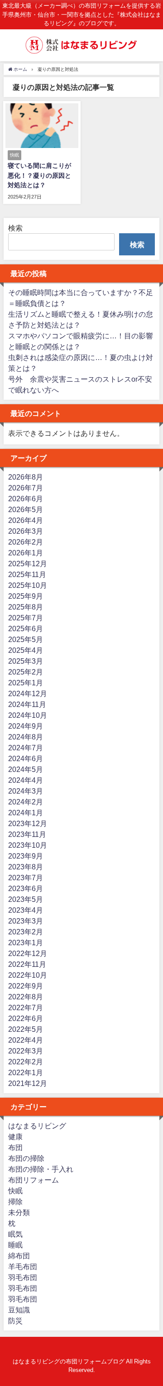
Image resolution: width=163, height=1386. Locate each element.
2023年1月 (25, 942)
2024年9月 (25, 726)
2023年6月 (25, 888)
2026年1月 (25, 552)
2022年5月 (25, 1029)
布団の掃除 (26, 1158)
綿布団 (19, 1255)
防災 (15, 1320)
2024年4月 (25, 780)
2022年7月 (25, 1007)
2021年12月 (27, 1083)
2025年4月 (25, 650)
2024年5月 (25, 769)
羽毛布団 (22, 1277)
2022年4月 (25, 1040)
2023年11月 (27, 834)
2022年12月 (27, 953)
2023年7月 (25, 877)
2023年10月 (27, 845)
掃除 (15, 1201)
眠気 (15, 1234)
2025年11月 (27, 574)
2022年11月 (27, 964)
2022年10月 (27, 975)
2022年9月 (25, 985)
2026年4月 (25, 520)
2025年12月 (27, 563)
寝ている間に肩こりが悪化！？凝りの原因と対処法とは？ (39, 175)
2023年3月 (25, 920)
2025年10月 (27, 585)
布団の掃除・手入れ (40, 1169)
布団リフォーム (33, 1179)
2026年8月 (25, 476)
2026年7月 (25, 487)
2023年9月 (25, 855)
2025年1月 (25, 682)
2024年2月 (25, 801)
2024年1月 (25, 812)
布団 (15, 1147)
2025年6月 (25, 628)
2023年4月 (25, 910)
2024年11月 (27, 704)
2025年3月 (25, 661)
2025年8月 (25, 606)
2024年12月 (27, 693)
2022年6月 (25, 1018)
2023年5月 (25, 899)
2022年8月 (25, 996)
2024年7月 (25, 747)
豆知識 (19, 1309)
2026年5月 (25, 509)
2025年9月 (25, 596)
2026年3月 (25, 531)
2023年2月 (25, 931)
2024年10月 (27, 715)
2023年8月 (25, 866)
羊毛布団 (22, 1266)
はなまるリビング (37, 1125)
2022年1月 (25, 1072)
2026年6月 (25, 498)
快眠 (15, 1190)
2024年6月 (25, 758)
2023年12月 (27, 823)
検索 (15, 227)
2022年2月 (25, 1061)
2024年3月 (25, 791)
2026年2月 (25, 541)
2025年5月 (25, 639)
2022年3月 (25, 1050)
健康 (15, 1136)
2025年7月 (25, 617)
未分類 (19, 1212)
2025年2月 (25, 671)
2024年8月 (25, 736)
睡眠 (15, 1244)
